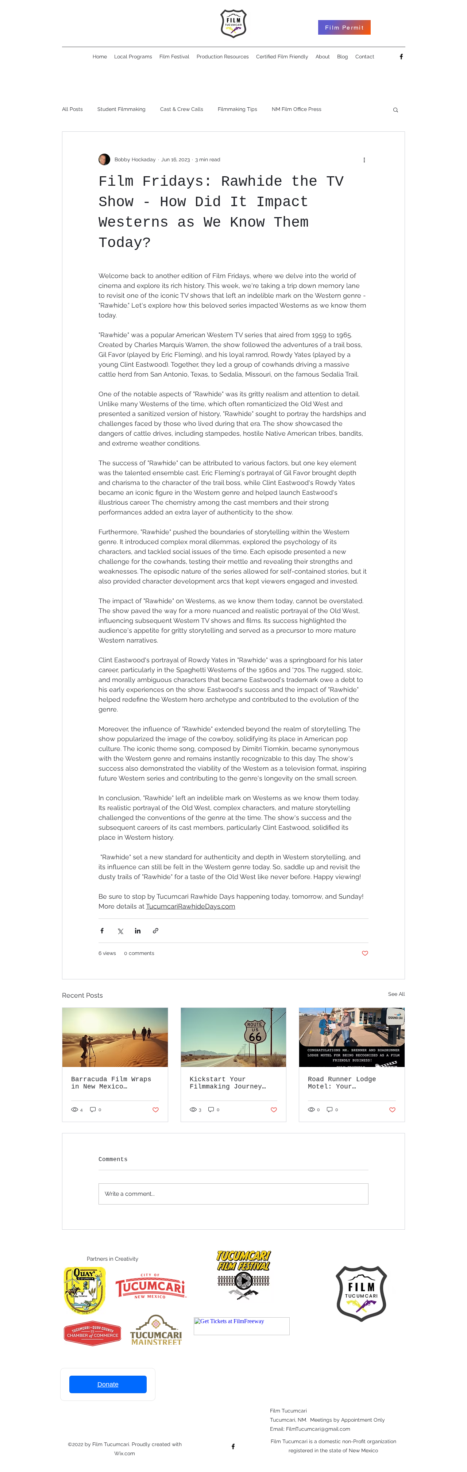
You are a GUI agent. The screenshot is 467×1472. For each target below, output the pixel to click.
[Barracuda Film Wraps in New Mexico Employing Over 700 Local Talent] (115, 1037)
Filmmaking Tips (237, 109)
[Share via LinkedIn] (137, 930)
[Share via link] (155, 930)
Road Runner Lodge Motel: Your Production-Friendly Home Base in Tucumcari (346, 1083)
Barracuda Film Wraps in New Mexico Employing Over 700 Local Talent (111, 1083)
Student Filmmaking (121, 109)
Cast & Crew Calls (181, 109)
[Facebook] (401, 56)
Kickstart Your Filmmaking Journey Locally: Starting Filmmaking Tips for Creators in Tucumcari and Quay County (232, 1083)
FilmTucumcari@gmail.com (318, 1429)
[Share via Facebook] (102, 930)
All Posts (72, 109)
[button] (395, 109)
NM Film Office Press (296, 109)
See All (396, 994)
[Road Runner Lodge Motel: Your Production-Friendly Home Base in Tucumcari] (352, 1037)
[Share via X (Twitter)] (119, 930)
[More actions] (364, 159)
